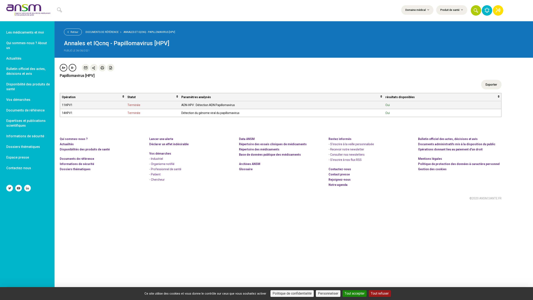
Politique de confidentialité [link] (292, 293)
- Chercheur (157, 179)
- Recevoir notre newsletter (346, 149)
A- (72, 67)
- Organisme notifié (161, 164)
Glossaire (246, 169)
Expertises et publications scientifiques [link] (26, 123)
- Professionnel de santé (165, 169)
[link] (27, 10)
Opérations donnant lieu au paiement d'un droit (450, 149)
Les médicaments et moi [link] (25, 32)
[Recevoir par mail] (85, 67)
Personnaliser (328, 293)
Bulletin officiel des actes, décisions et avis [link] (26, 71)
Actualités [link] (13, 58)
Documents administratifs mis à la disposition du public (456, 144)
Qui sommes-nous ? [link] (74, 139)
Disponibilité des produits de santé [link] (28, 86)
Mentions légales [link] (430, 158)
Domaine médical (415, 10)
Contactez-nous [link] (18, 168)
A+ (63, 67)
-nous (340, 179)
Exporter (491, 84)
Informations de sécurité (77, 164)
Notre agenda (338, 184)
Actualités (67, 144)
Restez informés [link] (340, 139)
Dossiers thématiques (75, 169)
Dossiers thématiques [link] (23, 147)
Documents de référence (102, 32)
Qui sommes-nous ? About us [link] (26, 45)
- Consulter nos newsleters (347, 154)
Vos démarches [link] (18, 100)
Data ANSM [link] (247, 139)
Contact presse (339, 174)
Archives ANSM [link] (249, 164)
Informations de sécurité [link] (25, 136)
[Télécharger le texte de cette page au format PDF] (110, 67)
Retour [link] (74, 32)
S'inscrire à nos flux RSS (346, 159)
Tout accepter (355, 293)
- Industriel (156, 158)
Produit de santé (450, 10)
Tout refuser (380, 293)
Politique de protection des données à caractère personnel (459, 164)
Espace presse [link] (17, 157)
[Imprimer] (102, 67)
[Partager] (94, 67)
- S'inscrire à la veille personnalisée (351, 144)
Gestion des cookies (432, 169)
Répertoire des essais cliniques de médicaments (273, 144)
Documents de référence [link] (25, 110)
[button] (476, 10)
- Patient (155, 174)
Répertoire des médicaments (259, 149)
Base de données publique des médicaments (270, 154)
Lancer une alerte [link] (161, 139)
